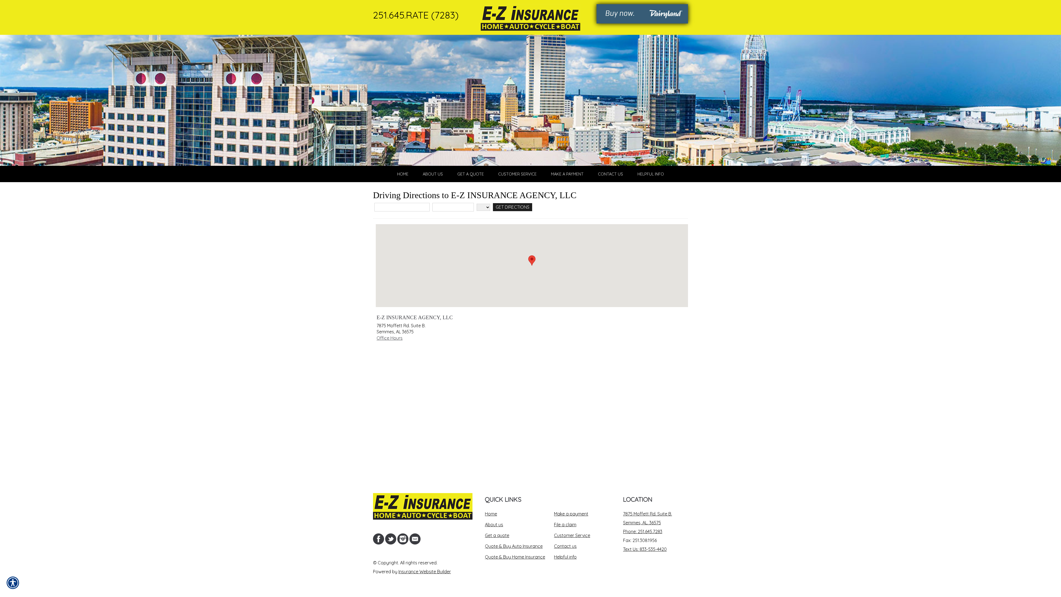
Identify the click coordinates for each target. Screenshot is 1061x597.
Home (491, 514)
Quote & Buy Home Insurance (515, 557)
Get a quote (497, 535)
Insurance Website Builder (424, 571)
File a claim (565, 524)
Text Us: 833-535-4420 (645, 549)
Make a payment (571, 514)
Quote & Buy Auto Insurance (514, 546)
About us (494, 524)
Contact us (565, 546)
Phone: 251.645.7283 (642, 531)
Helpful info (565, 557)
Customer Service (572, 535)
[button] (531, 260)
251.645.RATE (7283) (416, 15)
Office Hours (390, 338)
